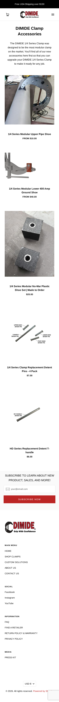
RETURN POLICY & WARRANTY (21, 633)
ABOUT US (10, 568)
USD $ (28, 683)
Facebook (10, 592)
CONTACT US (12, 573)
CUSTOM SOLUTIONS (16, 562)
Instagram (10, 597)
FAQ (7, 622)
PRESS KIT (10, 657)
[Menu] (52, 14)
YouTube (9, 603)
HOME (8, 551)
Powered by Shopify (43, 691)
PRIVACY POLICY (14, 639)
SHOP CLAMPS (12, 556)
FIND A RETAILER (14, 627)
